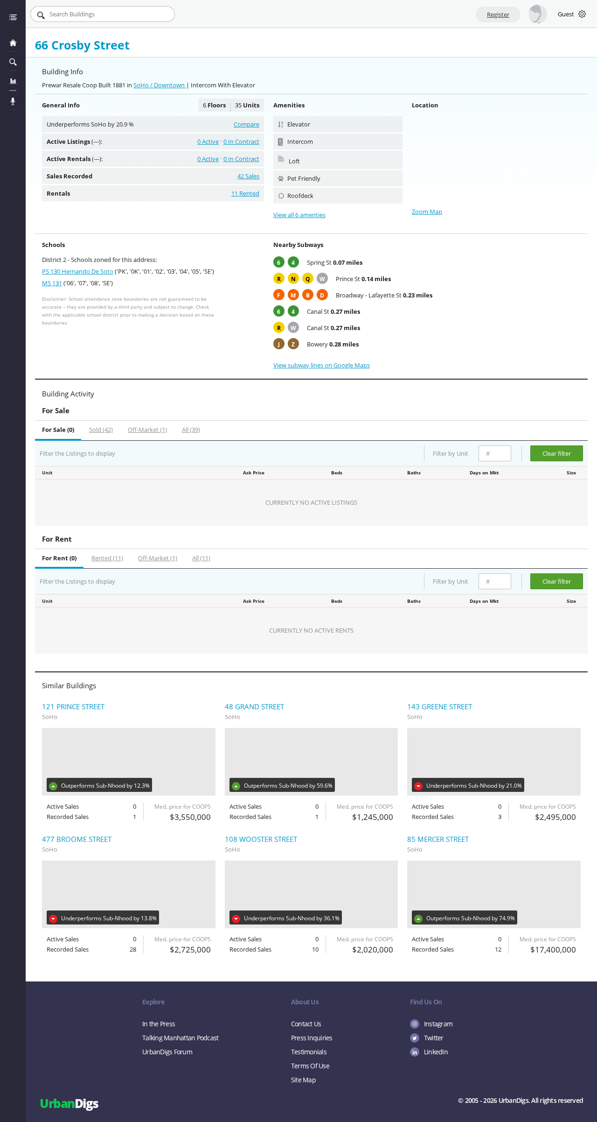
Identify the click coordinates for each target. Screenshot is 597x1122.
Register (498, 14)
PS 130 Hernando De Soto (77, 271)
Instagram (438, 1023)
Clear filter (556, 453)
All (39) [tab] (191, 429)
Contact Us (306, 1023)
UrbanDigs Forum (167, 1051)
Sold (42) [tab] (101, 429)
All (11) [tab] (201, 558)
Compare (246, 124)
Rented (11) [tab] (107, 558)
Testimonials (308, 1051)
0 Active (208, 141)
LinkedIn (436, 1051)
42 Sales (248, 176)
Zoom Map (427, 211)
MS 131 (52, 283)
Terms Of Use (310, 1065)
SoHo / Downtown (159, 85)
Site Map (303, 1079)
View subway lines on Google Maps (321, 365)
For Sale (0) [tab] (58, 429)
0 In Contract (241, 141)
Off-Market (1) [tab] (147, 429)
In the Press (158, 1023)
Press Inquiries (312, 1037)
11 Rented (245, 193)
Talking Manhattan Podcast (180, 1037)
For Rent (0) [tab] (59, 558)
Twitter (434, 1037)
